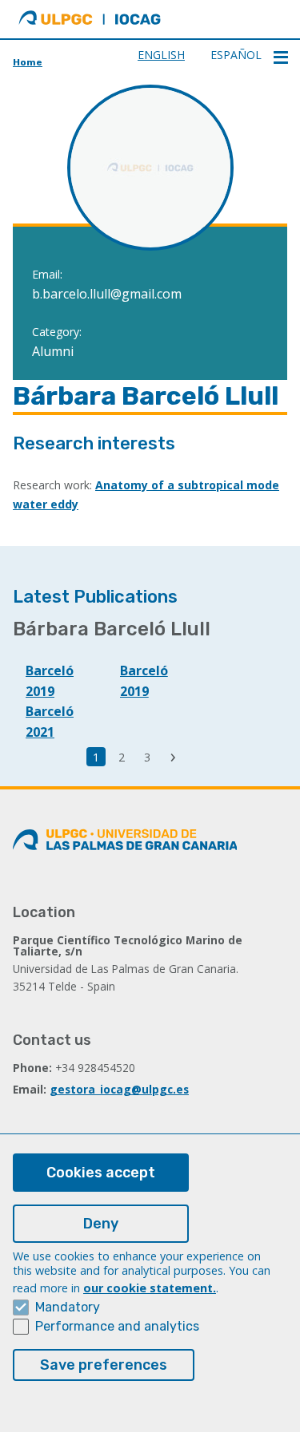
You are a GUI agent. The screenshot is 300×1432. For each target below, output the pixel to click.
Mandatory (67, 1307)
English (161, 54)
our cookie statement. (149, 1288)
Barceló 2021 (50, 721)
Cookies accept (100, 1172)
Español (236, 54)
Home (27, 62)
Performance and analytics (117, 1326)
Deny (100, 1223)
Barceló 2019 (50, 681)
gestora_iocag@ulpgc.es (119, 1089)
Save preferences (103, 1365)
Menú (281, 57)
